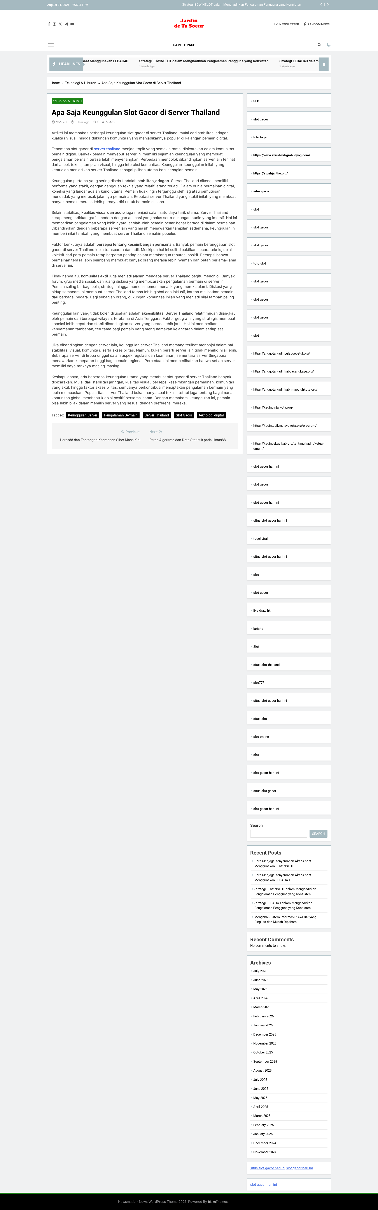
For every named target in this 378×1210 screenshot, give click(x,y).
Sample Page (184, 45)
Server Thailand (157, 415)
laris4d (258, 629)
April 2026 (260, 998)
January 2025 (263, 1134)
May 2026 (260, 989)
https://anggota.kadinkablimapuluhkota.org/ (285, 390)
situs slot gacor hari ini (270, 520)
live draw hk (262, 611)
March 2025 (261, 1116)
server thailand (107, 149)
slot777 (258, 683)
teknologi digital (211, 415)
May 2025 (260, 1098)
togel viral (260, 539)
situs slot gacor (264, 791)
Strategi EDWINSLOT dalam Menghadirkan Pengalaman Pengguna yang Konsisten (241, 5)
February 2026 (263, 1016)
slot (256, 209)
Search (256, 825)
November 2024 (264, 1152)
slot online (261, 737)
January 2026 (263, 1025)
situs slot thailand (266, 665)
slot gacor (260, 227)
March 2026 (261, 1007)
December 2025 (264, 1034)
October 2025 (263, 1052)
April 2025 (260, 1107)
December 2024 (264, 1143)
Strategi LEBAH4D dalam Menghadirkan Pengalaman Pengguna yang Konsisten (314, 61)
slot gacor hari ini (266, 466)
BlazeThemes (218, 1201)
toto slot (259, 263)
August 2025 (262, 1070)
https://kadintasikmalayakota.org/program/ (285, 426)
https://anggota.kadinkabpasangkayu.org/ (283, 371)
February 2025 (263, 1125)
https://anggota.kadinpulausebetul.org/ (281, 353)
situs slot (260, 719)
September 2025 (265, 1062)
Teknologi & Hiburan (67, 101)
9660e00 (62, 122)
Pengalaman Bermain (121, 415)
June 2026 (260, 980)
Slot (256, 647)
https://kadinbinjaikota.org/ (273, 407)
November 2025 (264, 1043)
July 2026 (260, 971)
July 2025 (260, 1080)
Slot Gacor (184, 415)
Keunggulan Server (82, 415)
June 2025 (260, 1089)
